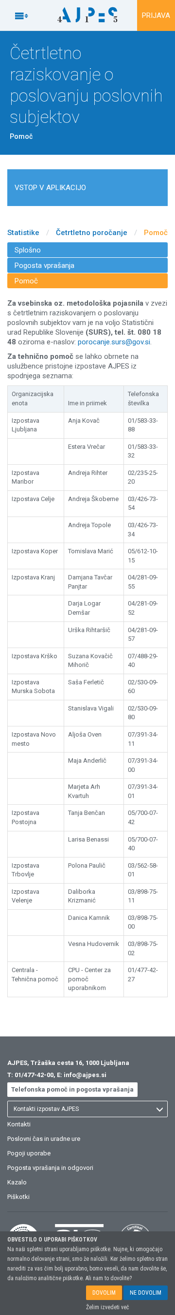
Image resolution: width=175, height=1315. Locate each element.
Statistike (23, 232)
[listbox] (87, 1109)
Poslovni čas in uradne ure (43, 1138)
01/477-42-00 (34, 1075)
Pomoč (156, 232)
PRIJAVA (156, 15)
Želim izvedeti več (107, 1307)
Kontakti (19, 1124)
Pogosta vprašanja (44, 265)
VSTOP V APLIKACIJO (50, 187)
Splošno (28, 250)
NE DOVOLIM (145, 1292)
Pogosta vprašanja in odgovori (50, 1167)
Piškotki (18, 1196)
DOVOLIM (104, 1292)
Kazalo (17, 1182)
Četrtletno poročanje (91, 232)
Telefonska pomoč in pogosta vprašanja (72, 1089)
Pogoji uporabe (29, 1153)
